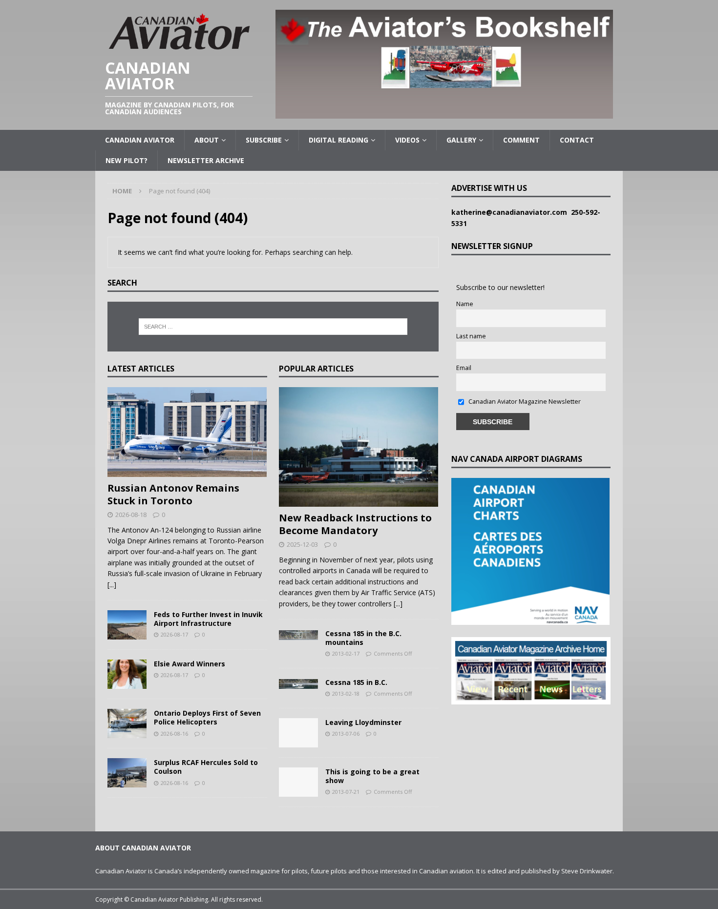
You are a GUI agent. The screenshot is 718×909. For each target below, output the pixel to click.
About (206, 140)
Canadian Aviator (139, 140)
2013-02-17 (345, 653)
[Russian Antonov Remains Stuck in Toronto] (187, 431)
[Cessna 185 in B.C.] (298, 683)
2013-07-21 (345, 791)
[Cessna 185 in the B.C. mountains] (298, 634)
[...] (111, 584)
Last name (471, 336)
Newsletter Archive (206, 160)
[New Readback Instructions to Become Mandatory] (359, 447)
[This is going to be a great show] (298, 782)
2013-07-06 (345, 733)
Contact (577, 140)
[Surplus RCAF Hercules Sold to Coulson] (127, 772)
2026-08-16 (174, 733)
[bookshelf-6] (444, 113)
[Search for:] (273, 326)
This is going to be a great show (372, 776)
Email (463, 368)
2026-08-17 (174, 634)
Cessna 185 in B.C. (356, 682)
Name (464, 304)
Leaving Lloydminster (363, 722)
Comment (521, 140)
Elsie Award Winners (189, 663)
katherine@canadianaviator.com (511, 212)
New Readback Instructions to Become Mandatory (355, 524)
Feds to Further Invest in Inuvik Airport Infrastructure (208, 619)
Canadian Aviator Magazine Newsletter (524, 401)
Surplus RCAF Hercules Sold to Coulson (206, 767)
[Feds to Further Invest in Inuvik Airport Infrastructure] (127, 625)
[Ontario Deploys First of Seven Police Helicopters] (127, 723)
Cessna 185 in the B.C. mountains (363, 638)
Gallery (461, 140)
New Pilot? (127, 160)
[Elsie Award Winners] (127, 674)
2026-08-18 (131, 514)
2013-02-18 (345, 693)
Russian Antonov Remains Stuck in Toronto (173, 494)
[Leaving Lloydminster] (298, 732)
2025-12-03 (302, 544)
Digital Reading (338, 140)
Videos (407, 140)
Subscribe (264, 140)
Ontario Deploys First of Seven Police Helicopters (207, 717)
